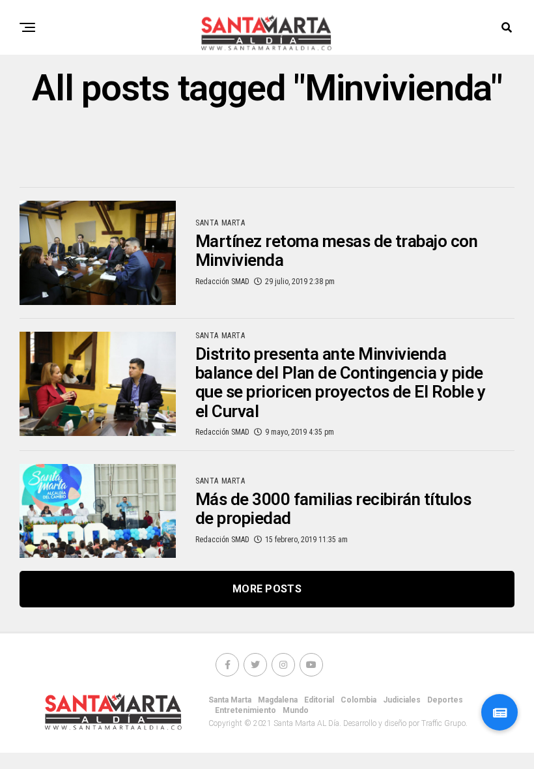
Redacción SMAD (222, 281)
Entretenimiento (245, 710)
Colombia (358, 699)
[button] (499, 712)
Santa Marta (229, 699)
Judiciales (402, 699)
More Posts (267, 589)
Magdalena (278, 699)
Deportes (445, 699)
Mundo (296, 710)
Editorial (319, 699)
